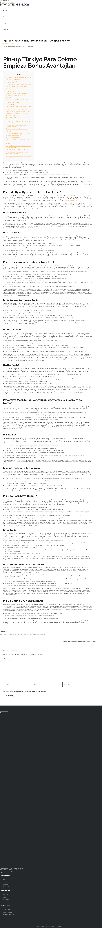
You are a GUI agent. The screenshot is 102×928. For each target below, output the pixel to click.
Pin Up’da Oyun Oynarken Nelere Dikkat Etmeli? (19, 77)
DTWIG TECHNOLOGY (14, 4)
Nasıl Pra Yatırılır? (11, 91)
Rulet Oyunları (10, 89)
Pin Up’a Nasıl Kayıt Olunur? (13, 102)
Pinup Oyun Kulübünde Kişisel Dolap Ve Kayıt (18, 106)
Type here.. (6, 658)
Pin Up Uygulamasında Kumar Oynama (16, 129)
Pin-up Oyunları (10, 104)
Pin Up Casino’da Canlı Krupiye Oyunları (16, 86)
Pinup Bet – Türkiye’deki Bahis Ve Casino (17, 100)
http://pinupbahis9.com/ (70, 200)
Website (64, 681)
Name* (5, 681)
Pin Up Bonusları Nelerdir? (13, 80)
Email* (34, 681)
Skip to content (4, 1)
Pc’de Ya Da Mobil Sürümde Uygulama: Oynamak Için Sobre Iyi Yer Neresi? (17, 94)
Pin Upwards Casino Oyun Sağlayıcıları (16, 109)
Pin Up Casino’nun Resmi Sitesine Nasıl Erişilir (18, 84)
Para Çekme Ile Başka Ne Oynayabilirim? (17, 111)
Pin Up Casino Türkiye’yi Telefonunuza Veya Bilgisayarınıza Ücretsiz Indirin (18, 134)
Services (5, 23)
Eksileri (8, 143)
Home (5, 10)
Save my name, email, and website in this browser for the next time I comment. (26, 691)
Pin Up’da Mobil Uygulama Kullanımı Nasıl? (17, 150)
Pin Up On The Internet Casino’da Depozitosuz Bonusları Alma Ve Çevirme (19, 122)
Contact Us (6, 29)
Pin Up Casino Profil (11, 82)
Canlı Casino (9, 131)
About (5, 17)
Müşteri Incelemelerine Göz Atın (15, 137)
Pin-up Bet (9, 97)
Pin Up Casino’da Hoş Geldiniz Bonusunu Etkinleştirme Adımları (17, 152)
